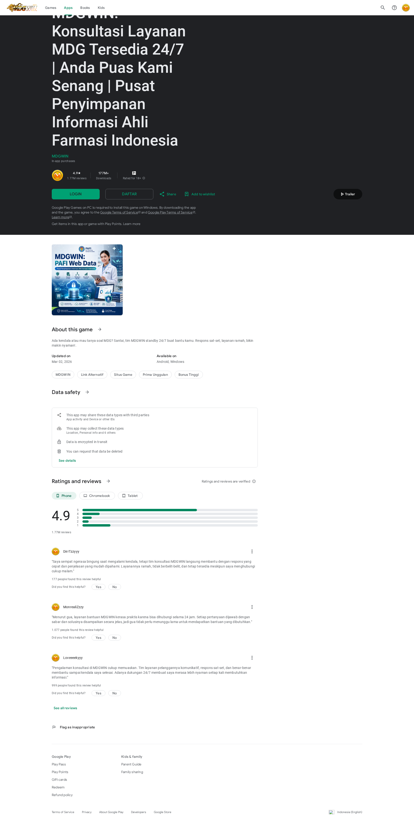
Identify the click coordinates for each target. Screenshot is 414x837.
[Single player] (189, 374)
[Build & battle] (123, 374)
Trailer (347, 194)
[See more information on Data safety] (87, 392)
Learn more (60, 217)
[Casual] (155, 374)
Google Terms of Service (119, 212)
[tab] (50, 7)
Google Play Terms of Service (170, 212)
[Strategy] (92, 374)
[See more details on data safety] (67, 460)
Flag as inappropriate (73, 727)
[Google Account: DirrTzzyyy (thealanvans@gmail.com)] (406, 7)
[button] (143, 178)
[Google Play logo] (22, 7)
